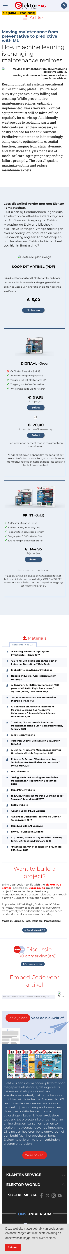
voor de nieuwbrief (36, 1018)
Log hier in (11, 245)
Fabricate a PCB (35, 930)
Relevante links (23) (22, 644)
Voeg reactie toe (34, 964)
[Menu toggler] (5, 5)
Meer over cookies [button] (44, 1238)
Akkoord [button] (13, 1247)
